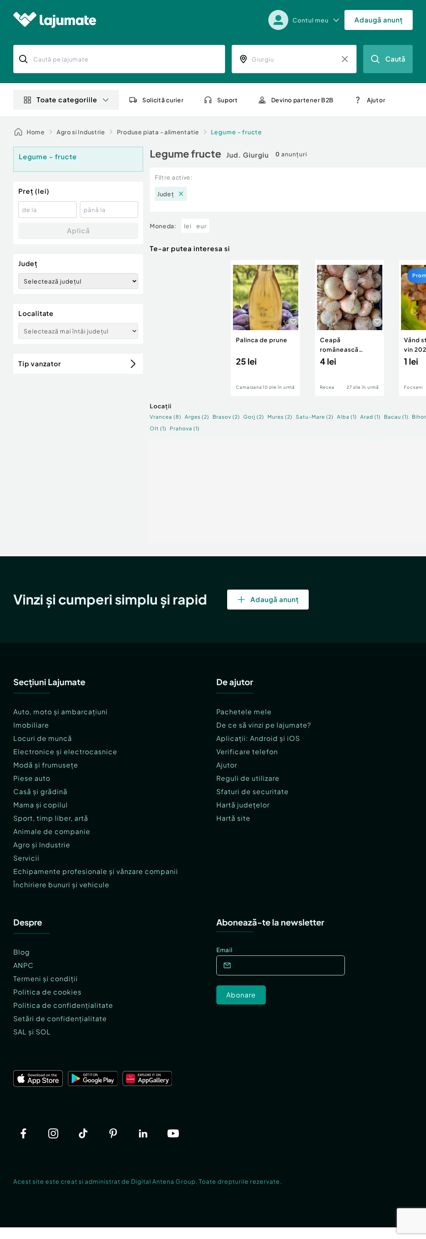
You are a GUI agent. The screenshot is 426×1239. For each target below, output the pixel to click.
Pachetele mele (244, 711)
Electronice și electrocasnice (65, 751)
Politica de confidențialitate (63, 1005)
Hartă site (233, 818)
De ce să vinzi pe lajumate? (263, 725)
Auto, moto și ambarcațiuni (60, 711)
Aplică (78, 230)
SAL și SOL (32, 1031)
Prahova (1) (185, 428)
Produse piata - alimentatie (158, 132)
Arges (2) (197, 417)
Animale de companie (51, 831)
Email (224, 949)
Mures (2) (279, 417)
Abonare (241, 994)
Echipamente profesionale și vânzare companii (95, 871)
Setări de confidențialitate (60, 1018)
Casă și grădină (40, 791)
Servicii (26, 858)
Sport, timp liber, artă (50, 818)
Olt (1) (158, 428)
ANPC (23, 965)
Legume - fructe (236, 132)
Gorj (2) (253, 417)
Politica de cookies (47, 991)
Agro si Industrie (81, 132)
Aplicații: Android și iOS (258, 738)
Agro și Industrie (41, 844)
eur (201, 226)
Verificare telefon (247, 751)
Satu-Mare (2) (315, 417)
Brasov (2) (226, 417)
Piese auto (31, 778)
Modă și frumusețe (45, 764)
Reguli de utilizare (248, 778)
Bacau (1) (396, 417)
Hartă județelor (243, 804)
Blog (21, 952)
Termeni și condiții (45, 978)
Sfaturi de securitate (252, 791)
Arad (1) (370, 417)
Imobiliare (31, 725)
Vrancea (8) (165, 417)
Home (36, 132)
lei (187, 226)
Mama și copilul (40, 804)
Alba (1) (347, 417)
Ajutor (226, 764)
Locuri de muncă (42, 738)
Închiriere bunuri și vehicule (61, 884)
